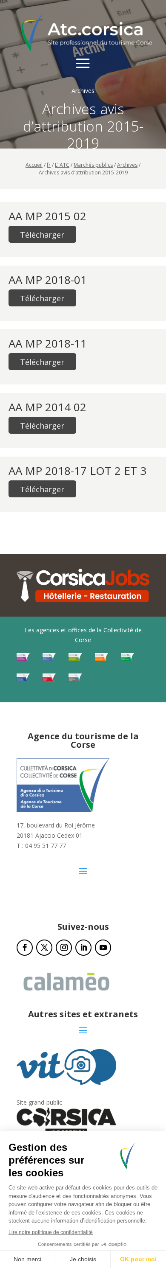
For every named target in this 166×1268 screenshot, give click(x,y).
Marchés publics (93, 164)
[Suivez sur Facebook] (25, 948)
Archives (127, 164)
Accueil (34, 164)
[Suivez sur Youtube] (103, 948)
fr (49, 164)
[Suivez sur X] (44, 948)
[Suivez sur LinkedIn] (83, 948)
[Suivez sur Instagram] (64, 948)
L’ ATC (62, 164)
